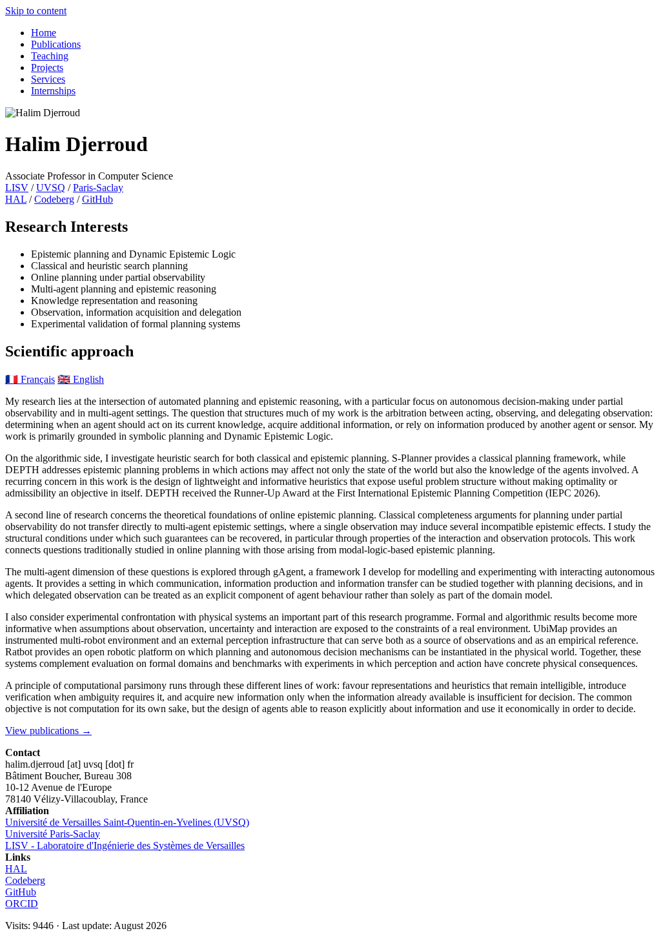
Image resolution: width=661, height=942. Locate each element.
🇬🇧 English (80, 379)
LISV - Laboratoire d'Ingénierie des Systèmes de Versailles (125, 845)
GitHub (97, 199)
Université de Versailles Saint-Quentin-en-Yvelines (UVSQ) (127, 822)
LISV (16, 187)
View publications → (48, 730)
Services (48, 79)
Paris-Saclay (98, 187)
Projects (47, 67)
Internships (53, 90)
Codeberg (54, 199)
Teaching (49, 55)
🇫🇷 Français (30, 379)
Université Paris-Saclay (52, 833)
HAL (15, 199)
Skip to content (35, 10)
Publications (56, 44)
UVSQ (50, 187)
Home (43, 32)
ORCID (21, 903)
